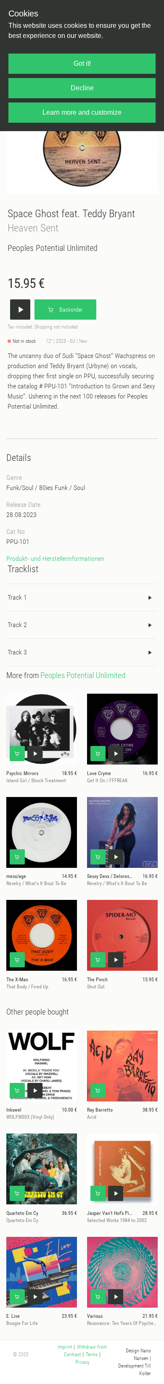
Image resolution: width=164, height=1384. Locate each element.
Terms (92, 1354)
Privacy (82, 1362)
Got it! (82, 63)
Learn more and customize (82, 112)
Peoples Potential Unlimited (53, 248)
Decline (82, 88)
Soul (79, 488)
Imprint (65, 1347)
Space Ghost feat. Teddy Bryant (71, 213)
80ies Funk (53, 488)
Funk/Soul (19, 488)
